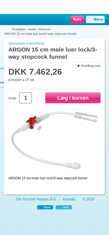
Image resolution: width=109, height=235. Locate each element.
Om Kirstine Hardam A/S (36, 199)
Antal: (12, 98)
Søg (22, 20)
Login (15, 20)
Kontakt (69, 199)
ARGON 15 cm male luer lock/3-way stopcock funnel (40, 33)
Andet (32, 29)
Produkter (18, 29)
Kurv (77, 19)
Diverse (44, 29)
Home (7, 20)
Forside (7, 29)
